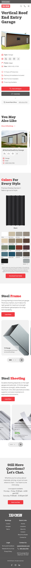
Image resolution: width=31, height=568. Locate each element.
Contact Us (23, 537)
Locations (23, 526)
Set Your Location (5, 1)
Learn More (8, 314)
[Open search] (21, 6)
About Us (22, 529)
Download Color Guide (15, 276)
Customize (17, 94)
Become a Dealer (23, 534)
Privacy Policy (8, 551)
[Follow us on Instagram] (15, 565)
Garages (8, 526)
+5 (18, 59)
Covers (8, 523)
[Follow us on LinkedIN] (19, 565)
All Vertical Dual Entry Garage (13, 150)
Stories (23, 523)
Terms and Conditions (8, 546)
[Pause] (21, 360)
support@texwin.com (23, 546)
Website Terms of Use (8, 548)
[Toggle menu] (28, 6)
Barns (8, 529)
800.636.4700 (23, 102)
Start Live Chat (15, 502)
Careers (23, 532)
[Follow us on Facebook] (11, 565)
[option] (4, 235)
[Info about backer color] (27, 264)
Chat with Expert (16, 88)
